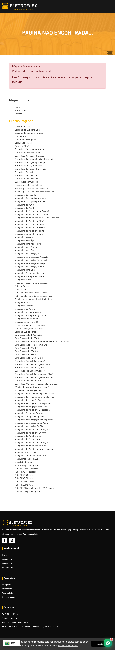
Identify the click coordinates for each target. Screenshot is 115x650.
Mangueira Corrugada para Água (30, 198)
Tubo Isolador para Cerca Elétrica (31, 293)
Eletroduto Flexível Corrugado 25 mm (33, 364)
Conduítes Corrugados (25, 140)
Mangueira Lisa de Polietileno (29, 234)
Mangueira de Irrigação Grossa (30, 400)
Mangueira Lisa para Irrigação (29, 417)
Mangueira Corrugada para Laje (30, 201)
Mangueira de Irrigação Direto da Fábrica (34, 397)
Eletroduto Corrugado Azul (27, 153)
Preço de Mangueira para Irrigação (31, 283)
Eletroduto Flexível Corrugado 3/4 (31, 368)
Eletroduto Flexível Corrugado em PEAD (34, 374)
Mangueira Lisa (22, 302)
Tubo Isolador (21, 289)
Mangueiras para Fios (25, 452)
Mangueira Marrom (24, 237)
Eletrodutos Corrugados (26, 182)
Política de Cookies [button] (68, 645)
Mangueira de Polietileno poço (29, 224)
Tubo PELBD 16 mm (24, 482)
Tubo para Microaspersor (27, 469)
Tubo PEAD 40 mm (24, 475)
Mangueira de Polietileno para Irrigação (34, 449)
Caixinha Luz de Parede (26, 332)
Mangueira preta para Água (28, 312)
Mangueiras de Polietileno (27, 319)
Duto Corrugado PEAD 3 (26, 351)
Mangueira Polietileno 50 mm (29, 413)
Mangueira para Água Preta (28, 244)
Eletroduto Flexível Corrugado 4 (30, 371)
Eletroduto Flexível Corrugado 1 (30, 361)
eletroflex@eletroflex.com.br (16, 623)
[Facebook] (4, 540)
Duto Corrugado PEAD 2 (26, 348)
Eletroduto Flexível (24, 172)
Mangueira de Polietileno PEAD (29, 221)
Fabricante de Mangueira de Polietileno (33, 299)
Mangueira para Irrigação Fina (29, 426)
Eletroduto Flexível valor (26, 179)
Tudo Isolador (8, 593)
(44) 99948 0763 (11, 618)
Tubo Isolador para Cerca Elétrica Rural (34, 296)
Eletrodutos (7, 589)
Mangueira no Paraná (25, 309)
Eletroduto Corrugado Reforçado (30, 169)
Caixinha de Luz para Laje (27, 130)
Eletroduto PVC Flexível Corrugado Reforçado (36, 384)
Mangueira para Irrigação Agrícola (31, 257)
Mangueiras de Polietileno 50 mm (31, 456)
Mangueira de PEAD (24, 205)
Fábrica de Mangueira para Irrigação (32, 387)
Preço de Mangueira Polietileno (30, 325)
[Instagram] (12, 540)
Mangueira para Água (25, 241)
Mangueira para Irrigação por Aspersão (34, 420)
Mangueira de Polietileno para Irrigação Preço (37, 218)
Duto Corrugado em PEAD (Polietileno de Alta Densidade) (42, 342)
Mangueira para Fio (24, 250)
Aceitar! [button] (101, 644)
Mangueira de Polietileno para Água (32, 215)
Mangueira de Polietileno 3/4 (28, 436)
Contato (18, 114)
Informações (21, 111)
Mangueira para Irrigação (27, 254)
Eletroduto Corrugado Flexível (29, 156)
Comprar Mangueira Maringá (29, 329)
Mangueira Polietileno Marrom (29, 273)
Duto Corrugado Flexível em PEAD (31, 345)
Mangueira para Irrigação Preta (30, 267)
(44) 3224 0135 (11, 614)
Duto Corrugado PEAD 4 (26, 355)
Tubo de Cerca (22, 286)
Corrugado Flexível (24, 143)
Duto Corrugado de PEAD (27, 338)
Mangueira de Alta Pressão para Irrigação (35, 394)
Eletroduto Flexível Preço (27, 175)
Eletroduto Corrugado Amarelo (29, 149)
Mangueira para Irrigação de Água (31, 423)
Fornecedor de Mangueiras (28, 390)
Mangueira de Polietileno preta (29, 231)
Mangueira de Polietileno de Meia (30, 446)
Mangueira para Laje (25, 270)
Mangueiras (7, 585)
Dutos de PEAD (22, 146)
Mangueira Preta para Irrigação (30, 276)
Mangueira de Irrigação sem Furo (31, 407)
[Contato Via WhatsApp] (108, 643)
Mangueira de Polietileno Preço (30, 228)
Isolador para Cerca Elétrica (28, 185)
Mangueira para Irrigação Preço (30, 263)
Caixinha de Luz (22, 127)
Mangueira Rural (23, 280)
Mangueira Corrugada (25, 195)
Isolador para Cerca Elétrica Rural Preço (34, 192)
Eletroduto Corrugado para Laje (30, 162)
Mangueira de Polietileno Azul (29, 439)
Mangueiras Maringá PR (26, 322)
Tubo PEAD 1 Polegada (25, 472)
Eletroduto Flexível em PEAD (28, 381)
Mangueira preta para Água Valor (31, 316)
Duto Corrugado (8, 597)
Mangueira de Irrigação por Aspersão (33, 403)
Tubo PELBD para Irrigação (28, 491)
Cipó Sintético (21, 136)
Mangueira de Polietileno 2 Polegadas (33, 443)
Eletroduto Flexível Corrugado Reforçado (34, 377)
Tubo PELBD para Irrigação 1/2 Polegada (34, 488)
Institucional (7, 559)
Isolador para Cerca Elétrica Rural (31, 189)
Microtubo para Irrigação (27, 465)
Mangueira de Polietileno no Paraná (32, 211)
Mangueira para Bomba (26, 247)
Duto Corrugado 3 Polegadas (28, 335)
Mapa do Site (7, 568)
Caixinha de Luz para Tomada (29, 133)
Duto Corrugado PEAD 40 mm (29, 358)
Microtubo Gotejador (24, 462)
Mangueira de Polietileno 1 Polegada (32, 430)
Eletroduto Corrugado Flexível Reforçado (34, 159)
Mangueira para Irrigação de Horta (31, 260)
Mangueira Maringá (24, 306)
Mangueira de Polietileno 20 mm (30, 433)
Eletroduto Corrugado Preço (28, 166)
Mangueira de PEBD (24, 208)
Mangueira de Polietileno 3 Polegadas (33, 410)
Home (17, 107)
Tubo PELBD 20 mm (24, 485)
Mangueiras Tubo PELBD (27, 459)
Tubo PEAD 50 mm (24, 478)
